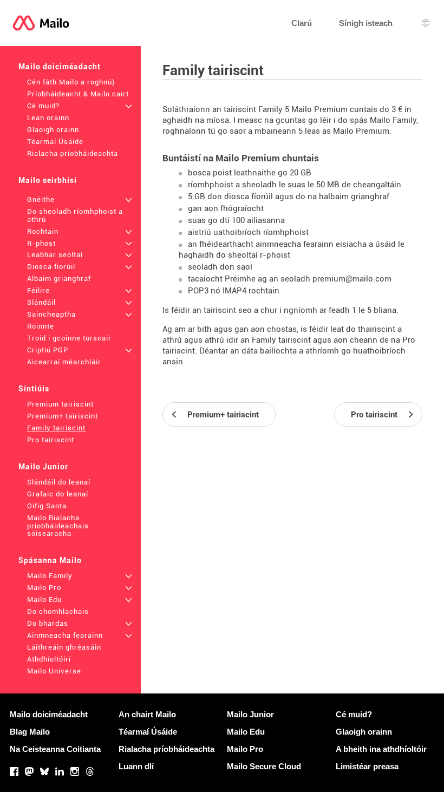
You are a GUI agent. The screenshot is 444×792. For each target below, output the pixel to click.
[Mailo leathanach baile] (41, 23)
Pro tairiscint (50, 440)
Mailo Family (50, 576)
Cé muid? (43, 106)
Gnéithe (41, 199)
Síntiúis (33, 388)
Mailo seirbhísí (47, 180)
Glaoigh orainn (53, 130)
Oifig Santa (47, 506)
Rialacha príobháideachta (72, 153)
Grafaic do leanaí (57, 494)
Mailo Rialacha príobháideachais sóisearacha (58, 526)
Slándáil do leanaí (58, 482)
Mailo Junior (43, 466)
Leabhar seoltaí (55, 255)
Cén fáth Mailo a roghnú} (71, 82)
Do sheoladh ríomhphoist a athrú (75, 215)
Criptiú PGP (47, 350)
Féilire (38, 290)
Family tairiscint (56, 428)
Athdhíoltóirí (49, 659)
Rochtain (42, 231)
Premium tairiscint (60, 404)
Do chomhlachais (58, 611)
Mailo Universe (54, 671)
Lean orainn (48, 118)
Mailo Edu (44, 599)
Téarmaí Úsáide (55, 142)
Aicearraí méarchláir (64, 362)
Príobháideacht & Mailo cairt (78, 94)
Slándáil (41, 302)
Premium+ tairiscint (62, 416)
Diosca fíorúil (51, 267)
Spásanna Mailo (50, 560)
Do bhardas (47, 623)
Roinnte (40, 326)
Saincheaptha (51, 314)
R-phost (41, 243)
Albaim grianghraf (59, 278)
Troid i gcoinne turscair (69, 338)
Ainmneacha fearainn (65, 635)
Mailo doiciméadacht (59, 66)
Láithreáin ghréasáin (64, 647)
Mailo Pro (44, 588)
